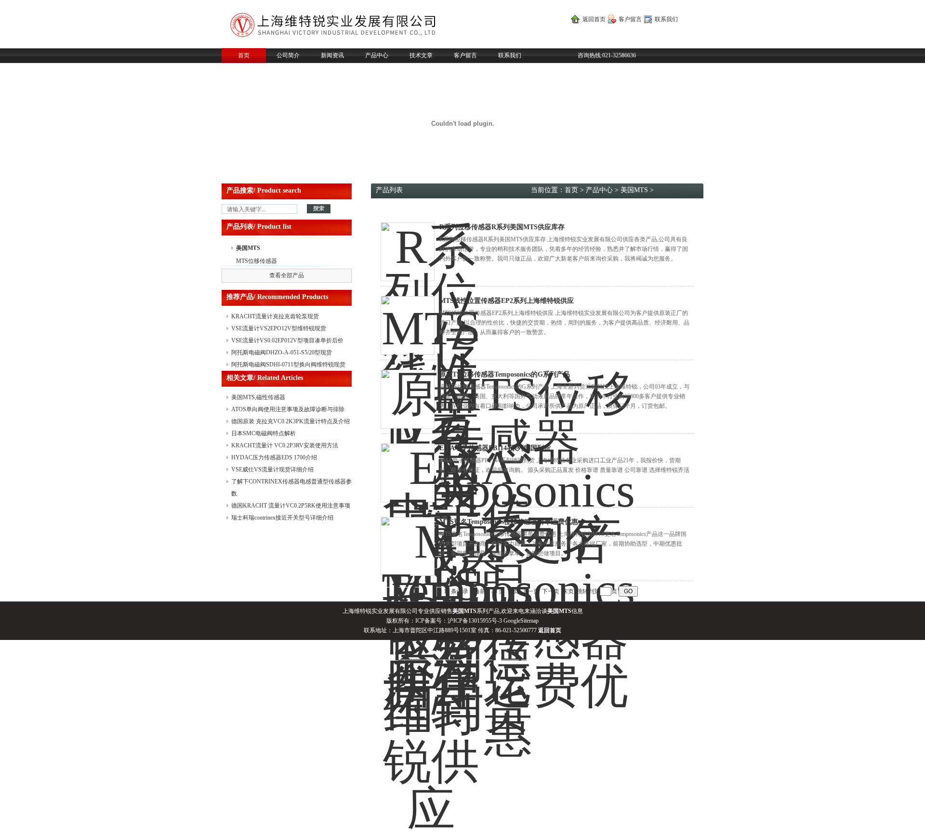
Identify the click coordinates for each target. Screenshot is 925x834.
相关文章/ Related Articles (264, 377)
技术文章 (421, 55)
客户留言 (630, 19)
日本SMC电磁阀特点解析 (263, 433)
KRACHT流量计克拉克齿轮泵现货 (275, 316)
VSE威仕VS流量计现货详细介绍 (272, 469)
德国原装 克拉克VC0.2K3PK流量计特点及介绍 (290, 421)
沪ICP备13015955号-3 (475, 620)
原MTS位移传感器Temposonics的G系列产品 (504, 374)
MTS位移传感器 (256, 261)
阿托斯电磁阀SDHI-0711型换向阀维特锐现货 (288, 364)
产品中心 (376, 55)
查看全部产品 (286, 275)
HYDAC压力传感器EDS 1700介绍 (274, 457)
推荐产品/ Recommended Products (277, 296)
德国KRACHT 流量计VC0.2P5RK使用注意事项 (290, 505)
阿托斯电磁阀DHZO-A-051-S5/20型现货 (281, 352)
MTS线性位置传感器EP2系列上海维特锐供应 (506, 300)
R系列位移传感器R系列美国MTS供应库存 (502, 227)
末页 (568, 591)
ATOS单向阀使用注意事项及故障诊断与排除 (287, 409)
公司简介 (288, 55)
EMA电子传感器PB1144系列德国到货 (495, 448)
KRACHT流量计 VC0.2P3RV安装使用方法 (284, 445)
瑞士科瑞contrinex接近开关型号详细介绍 (282, 517)
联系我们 (666, 19)
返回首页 (594, 19)
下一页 (550, 591)
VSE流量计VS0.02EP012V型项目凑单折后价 (287, 340)
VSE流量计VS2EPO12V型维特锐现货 (278, 328)
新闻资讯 (332, 55)
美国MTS (248, 248)
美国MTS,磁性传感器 (258, 397)
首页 (244, 55)
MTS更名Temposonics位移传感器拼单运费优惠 (508, 521)
